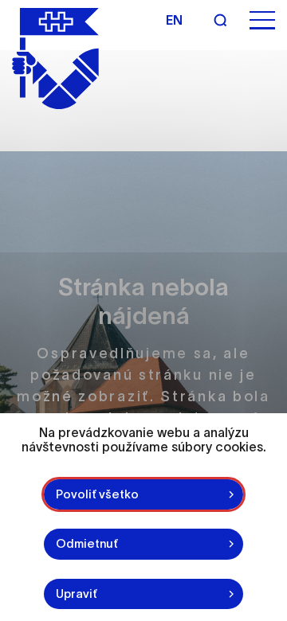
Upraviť (76, 593)
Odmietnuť (87, 543)
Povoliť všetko (97, 494)
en (174, 20)
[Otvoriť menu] (262, 20)
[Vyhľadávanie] (220, 19)
